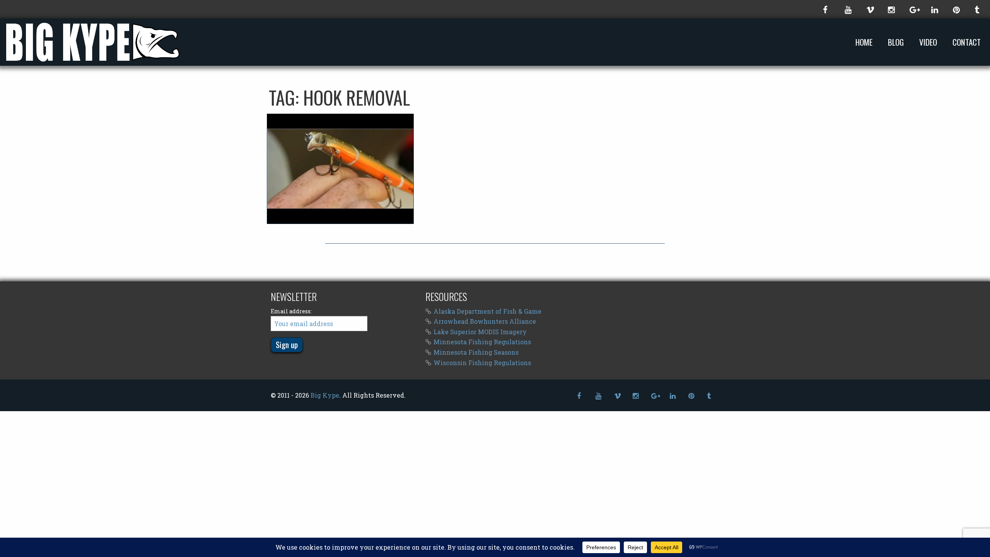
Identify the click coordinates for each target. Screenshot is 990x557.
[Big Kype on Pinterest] (956, 9)
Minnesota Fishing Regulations (482, 342)
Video (928, 42)
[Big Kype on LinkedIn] (934, 9)
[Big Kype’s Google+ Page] (912, 9)
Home (863, 42)
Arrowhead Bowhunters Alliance (485, 321)
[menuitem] (865, 42)
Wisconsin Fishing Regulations (482, 363)
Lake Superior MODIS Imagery (480, 332)
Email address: (291, 311)
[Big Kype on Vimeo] (869, 9)
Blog (896, 42)
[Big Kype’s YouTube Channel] (847, 9)
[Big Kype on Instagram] (891, 9)
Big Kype (325, 395)
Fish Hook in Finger (340, 169)
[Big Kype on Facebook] (826, 9)
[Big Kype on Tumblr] (977, 9)
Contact (966, 42)
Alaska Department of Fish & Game (487, 311)
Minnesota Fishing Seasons (476, 352)
